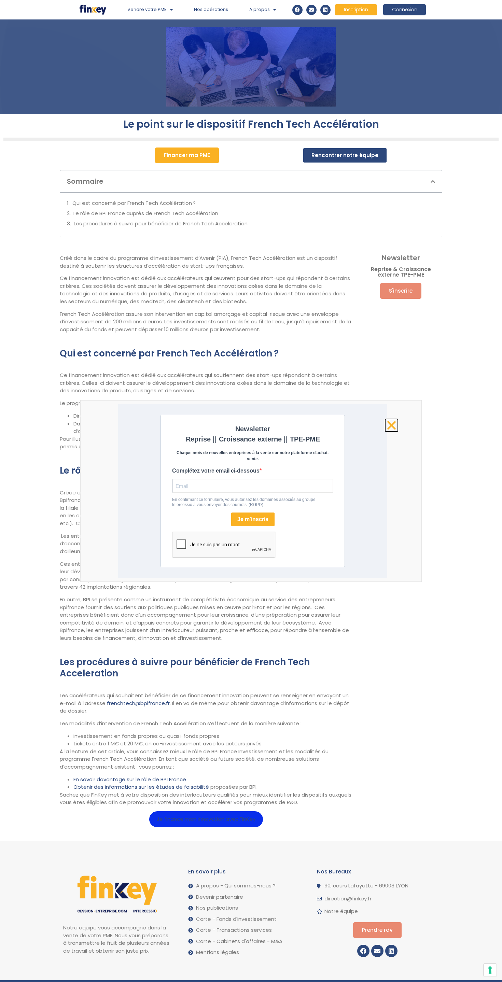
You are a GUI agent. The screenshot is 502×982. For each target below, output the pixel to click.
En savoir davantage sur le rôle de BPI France (129, 779)
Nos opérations (211, 9)
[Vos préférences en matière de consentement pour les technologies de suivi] (490, 970)
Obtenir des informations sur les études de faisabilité (141, 786)
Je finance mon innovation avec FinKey (206, 819)
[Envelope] (311, 10)
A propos (259, 9)
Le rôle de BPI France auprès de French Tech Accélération (146, 213)
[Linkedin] (325, 10)
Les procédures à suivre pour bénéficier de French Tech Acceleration (161, 223)
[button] (433, 181)
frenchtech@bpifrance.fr (138, 703)
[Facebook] (297, 10)
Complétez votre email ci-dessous (216, 471)
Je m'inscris (252, 519)
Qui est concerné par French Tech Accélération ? (134, 203)
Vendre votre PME (147, 9)
